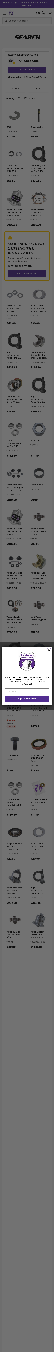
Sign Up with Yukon (27, 698)
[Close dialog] (49, 650)
